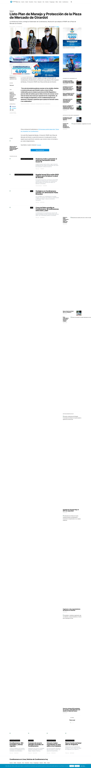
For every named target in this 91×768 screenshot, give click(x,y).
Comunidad (23, 158)
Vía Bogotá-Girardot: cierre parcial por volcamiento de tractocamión (67, 101)
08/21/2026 (65, 313)
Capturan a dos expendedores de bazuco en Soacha (71, 609)
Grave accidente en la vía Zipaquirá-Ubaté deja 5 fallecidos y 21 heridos (68, 94)
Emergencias (17, 740)
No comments (13, 26)
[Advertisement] (40, 117)
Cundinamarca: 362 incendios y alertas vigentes (67, 118)
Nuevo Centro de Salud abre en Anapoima (68, 312)
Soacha (22, 1)
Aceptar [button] (71, 765)
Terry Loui (12, 85)
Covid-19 (11, 92)
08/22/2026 (65, 223)
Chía (43, 1)
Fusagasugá (52, 1)
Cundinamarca (65, 1)
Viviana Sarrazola (39, 185)
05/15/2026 (65, 84)
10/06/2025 (65, 110)
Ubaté (60, 1)
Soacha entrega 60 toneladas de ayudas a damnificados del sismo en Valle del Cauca (71, 710)
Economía (28, 158)
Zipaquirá (39, 1)
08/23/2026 (65, 129)
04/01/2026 (65, 96)
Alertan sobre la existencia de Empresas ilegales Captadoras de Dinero (14, 148)
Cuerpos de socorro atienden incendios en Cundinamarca (66, 125)
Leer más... (82, 766)
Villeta (56, 1)
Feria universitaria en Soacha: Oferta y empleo (66, 319)
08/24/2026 (65, 121)
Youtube (39, 145)
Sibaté (26, 1)
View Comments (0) (40, 150)
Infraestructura (27, 174)
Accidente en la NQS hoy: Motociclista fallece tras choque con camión (68, 81)
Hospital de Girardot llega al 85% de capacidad (71, 510)
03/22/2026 (65, 103)
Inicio (19, 1)
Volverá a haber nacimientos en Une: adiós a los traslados (66, 220)
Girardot (47, 1)
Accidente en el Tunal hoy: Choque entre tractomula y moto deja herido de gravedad (68, 88)
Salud (12, 11)
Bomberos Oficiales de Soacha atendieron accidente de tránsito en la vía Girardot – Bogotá (68, 107)
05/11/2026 (65, 91)
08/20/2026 (65, 322)
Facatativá (31, 1)
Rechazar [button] (77, 765)
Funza (35, 1)
